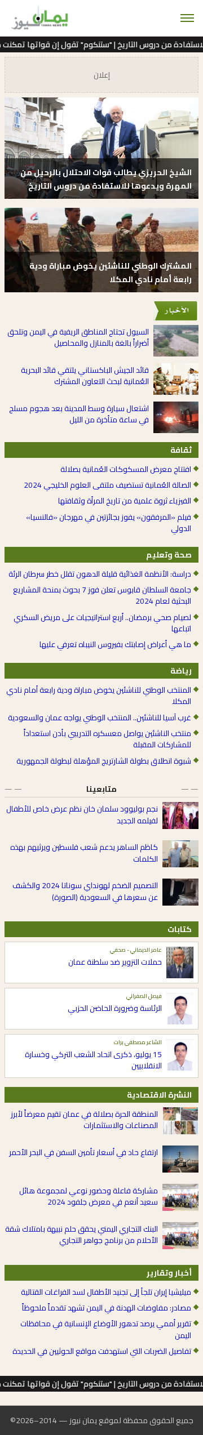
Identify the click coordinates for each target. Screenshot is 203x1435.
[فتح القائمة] (187, 18)
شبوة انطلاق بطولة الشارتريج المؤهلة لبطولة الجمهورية (103, 761)
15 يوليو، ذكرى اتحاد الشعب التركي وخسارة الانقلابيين (93, 1060)
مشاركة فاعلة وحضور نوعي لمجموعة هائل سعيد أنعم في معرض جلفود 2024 (88, 1196)
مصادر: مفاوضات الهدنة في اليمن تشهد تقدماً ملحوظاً (106, 1307)
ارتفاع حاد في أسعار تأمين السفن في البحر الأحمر (83, 1152)
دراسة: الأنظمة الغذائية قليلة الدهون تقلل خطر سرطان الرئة (99, 574)
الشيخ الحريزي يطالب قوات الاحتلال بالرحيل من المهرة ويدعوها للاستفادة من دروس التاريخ (106, 179)
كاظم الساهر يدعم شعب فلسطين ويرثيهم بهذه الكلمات (84, 853)
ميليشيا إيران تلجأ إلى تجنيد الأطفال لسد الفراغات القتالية (106, 1292)
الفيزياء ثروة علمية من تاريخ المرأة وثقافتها (124, 500)
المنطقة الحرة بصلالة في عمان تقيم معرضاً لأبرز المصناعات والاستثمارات (84, 1120)
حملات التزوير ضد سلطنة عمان (115, 962)
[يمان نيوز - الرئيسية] (38, 18)
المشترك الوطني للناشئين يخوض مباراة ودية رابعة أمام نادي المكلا (110, 273)
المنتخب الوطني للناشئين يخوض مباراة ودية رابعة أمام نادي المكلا (98, 695)
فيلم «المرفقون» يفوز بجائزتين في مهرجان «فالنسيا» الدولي (108, 523)
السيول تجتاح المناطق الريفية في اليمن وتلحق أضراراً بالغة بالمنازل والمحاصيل (78, 337)
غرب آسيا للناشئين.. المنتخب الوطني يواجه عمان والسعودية (99, 717)
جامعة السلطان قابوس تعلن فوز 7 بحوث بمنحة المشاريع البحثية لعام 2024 (102, 595)
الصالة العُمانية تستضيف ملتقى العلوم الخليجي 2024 (107, 485)
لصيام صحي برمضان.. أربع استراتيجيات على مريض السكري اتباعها (102, 623)
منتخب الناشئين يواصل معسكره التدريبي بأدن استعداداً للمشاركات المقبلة (107, 739)
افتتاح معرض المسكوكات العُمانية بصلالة (125, 469)
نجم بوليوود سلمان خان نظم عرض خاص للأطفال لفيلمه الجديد (82, 814)
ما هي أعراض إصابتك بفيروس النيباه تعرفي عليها (115, 644)
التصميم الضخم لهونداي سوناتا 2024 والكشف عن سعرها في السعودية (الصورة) (85, 891)
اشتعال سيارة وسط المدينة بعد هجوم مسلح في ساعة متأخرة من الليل (79, 414)
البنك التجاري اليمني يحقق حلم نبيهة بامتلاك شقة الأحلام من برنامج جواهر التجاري (81, 1234)
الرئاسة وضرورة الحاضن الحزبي (115, 1008)
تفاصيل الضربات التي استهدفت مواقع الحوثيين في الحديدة (101, 1351)
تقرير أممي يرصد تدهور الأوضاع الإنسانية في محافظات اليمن (105, 1329)
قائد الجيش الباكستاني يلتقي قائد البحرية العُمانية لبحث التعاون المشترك (85, 376)
